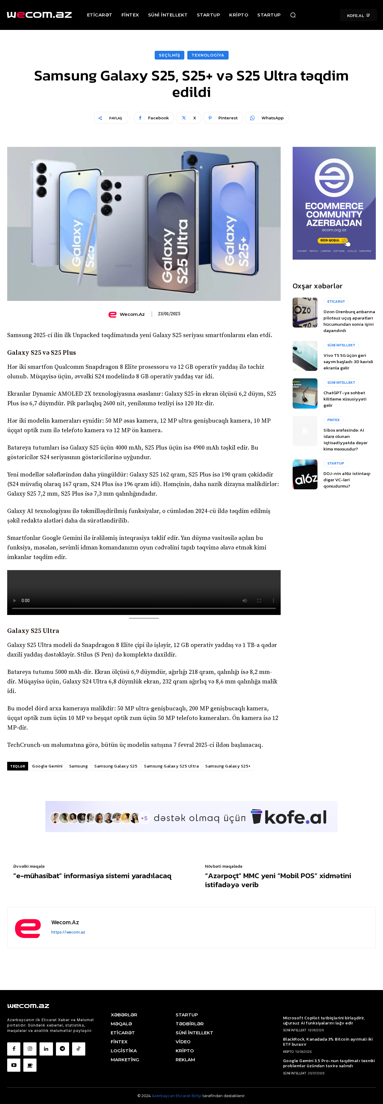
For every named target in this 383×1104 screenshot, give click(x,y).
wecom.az (132, 314)
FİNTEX (333, 420)
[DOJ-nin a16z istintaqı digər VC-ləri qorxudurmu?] (305, 474)
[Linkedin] (46, 1049)
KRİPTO (288, 1051)
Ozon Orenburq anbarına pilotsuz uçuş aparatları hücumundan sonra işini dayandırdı (349, 321)
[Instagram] (30, 1049)
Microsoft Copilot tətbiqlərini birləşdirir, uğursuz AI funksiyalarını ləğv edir (324, 1020)
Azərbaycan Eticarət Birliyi (177, 1095)
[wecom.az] (113, 314)
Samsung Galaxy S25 (115, 766)
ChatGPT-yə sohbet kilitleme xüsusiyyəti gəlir (345, 399)
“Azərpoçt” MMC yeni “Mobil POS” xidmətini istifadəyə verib (278, 880)
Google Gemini (47, 766)
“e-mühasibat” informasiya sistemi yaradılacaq (92, 875)
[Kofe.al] (30, 1065)
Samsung (78, 766)
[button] (293, 15)
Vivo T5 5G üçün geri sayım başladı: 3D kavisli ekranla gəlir (348, 361)
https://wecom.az (68, 932)
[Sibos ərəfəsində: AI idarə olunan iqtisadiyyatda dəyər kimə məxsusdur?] (305, 431)
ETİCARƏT (336, 301)
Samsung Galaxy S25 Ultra (171, 766)
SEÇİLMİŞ (169, 55)
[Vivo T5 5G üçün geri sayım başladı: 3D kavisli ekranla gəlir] (305, 356)
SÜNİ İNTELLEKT (341, 345)
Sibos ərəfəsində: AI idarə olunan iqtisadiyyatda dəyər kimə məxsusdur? (345, 439)
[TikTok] (78, 1049)
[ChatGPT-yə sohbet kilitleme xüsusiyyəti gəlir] (305, 393)
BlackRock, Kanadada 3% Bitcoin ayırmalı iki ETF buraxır (328, 1041)
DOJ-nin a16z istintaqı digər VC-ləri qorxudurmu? (346, 479)
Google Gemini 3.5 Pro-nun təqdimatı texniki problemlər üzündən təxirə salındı (329, 1063)
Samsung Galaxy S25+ (228, 766)
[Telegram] (62, 1049)
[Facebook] (13, 1049)
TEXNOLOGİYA (208, 55)
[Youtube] (13, 1065)
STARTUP (335, 463)
